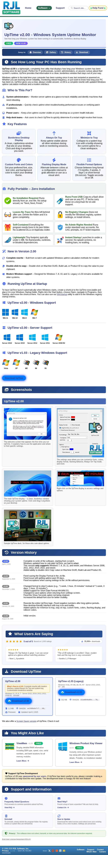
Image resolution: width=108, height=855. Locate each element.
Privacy (5, 851)
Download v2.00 (20, 701)
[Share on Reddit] (53, 851)
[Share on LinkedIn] (60, 851)
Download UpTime (14, 378)
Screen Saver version (26, 721)
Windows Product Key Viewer (86, 743)
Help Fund (98, 8)
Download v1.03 (73, 692)
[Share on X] (49, 851)
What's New (91, 852)
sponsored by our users (34, 776)
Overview (36, 52)
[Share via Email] (64, 851)
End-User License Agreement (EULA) (16, 839)
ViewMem (21, 743)
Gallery (52, 52)
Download (83, 52)
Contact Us (62, 808)
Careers (102, 852)
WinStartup (62, 294)
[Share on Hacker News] (56, 851)
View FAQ (8, 808)
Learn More (21, 761)
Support (60, 8)
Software (43, 8)
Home (28, 8)
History (67, 52)
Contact (100, 850)
